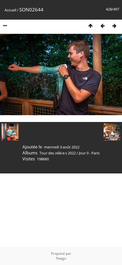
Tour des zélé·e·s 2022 (57, 153)
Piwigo (61, 258)
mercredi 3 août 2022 (61, 147)
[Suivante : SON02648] (114, 25)
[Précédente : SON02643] (102, 25)
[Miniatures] (90, 25)
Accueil (10, 10)
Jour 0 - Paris (89, 153)
